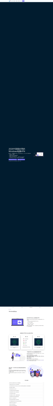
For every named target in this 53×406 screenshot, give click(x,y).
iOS (13, 307)
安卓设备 (28, 360)
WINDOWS (31, 307)
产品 (10, 309)
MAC (40, 307)
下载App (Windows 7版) (21, 159)
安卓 (22, 307)
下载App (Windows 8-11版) (13, 159)
